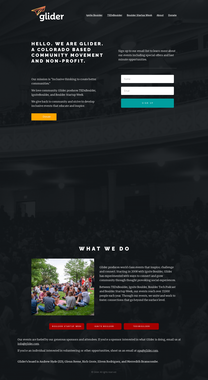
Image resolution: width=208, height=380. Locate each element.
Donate (172, 15)
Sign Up (147, 103)
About (160, 15)
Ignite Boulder (94, 15)
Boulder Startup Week (139, 15)
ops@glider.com (147, 350)
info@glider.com (28, 343)
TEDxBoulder (114, 15)
